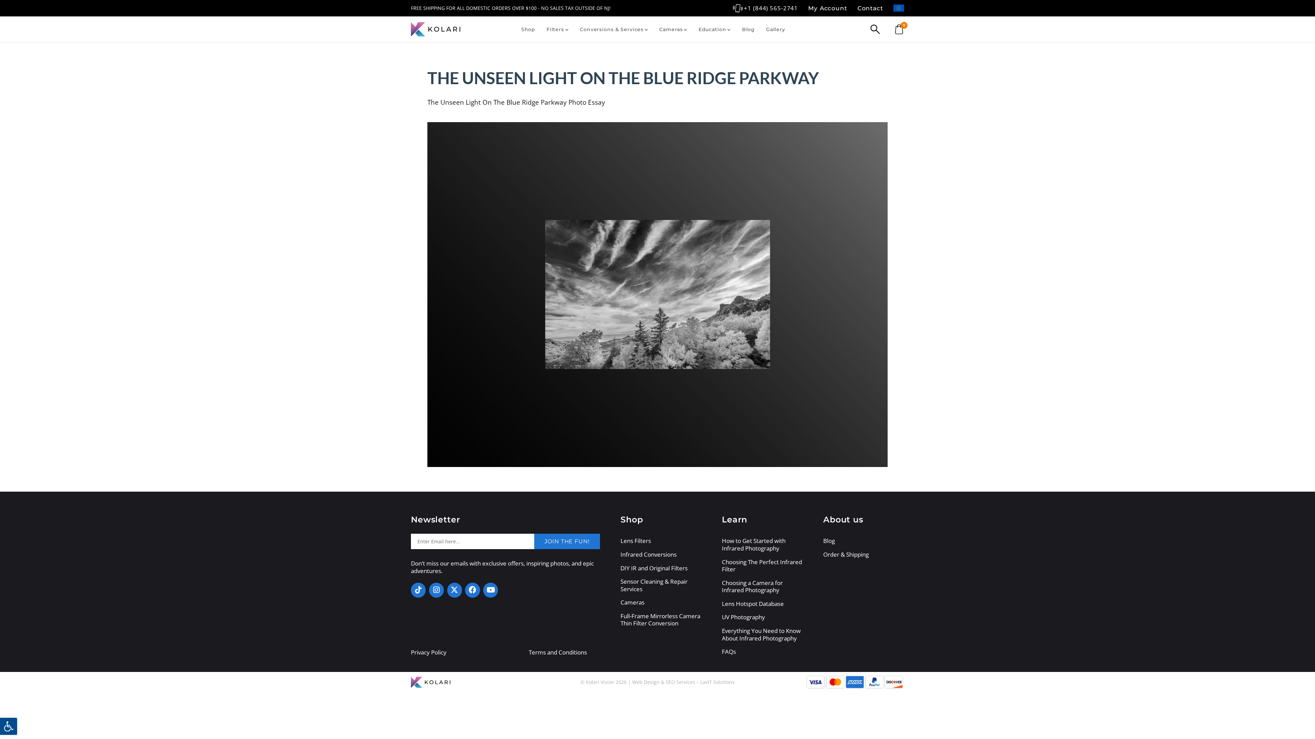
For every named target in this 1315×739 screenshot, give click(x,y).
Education (712, 29)
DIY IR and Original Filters (654, 568)
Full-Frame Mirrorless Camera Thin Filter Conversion (660, 619)
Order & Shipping (846, 554)
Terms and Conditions (558, 652)
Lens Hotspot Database (753, 604)
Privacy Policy (429, 652)
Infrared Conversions (649, 554)
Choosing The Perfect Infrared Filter (762, 565)
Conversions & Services (611, 29)
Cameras (670, 29)
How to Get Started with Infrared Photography (754, 544)
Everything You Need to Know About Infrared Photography (761, 634)
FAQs (729, 652)
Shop (528, 29)
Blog (748, 29)
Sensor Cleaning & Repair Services (654, 585)
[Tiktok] (418, 590)
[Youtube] (490, 590)
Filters (555, 29)
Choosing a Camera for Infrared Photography (752, 586)
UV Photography (743, 617)
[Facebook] (472, 590)
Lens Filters (636, 541)
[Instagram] (436, 590)
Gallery (775, 29)
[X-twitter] (454, 590)
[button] (8, 726)
